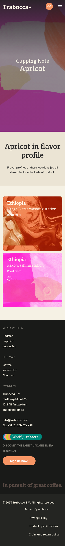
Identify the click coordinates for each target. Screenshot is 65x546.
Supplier (8, 341)
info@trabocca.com (15, 420)
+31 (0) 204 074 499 (20, 425)
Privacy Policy (38, 518)
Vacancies (9, 346)
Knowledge (10, 370)
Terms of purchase (36, 510)
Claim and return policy (44, 535)
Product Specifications (43, 526)
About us (8, 375)
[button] (32, 218)
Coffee (7, 365)
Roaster (8, 336)
